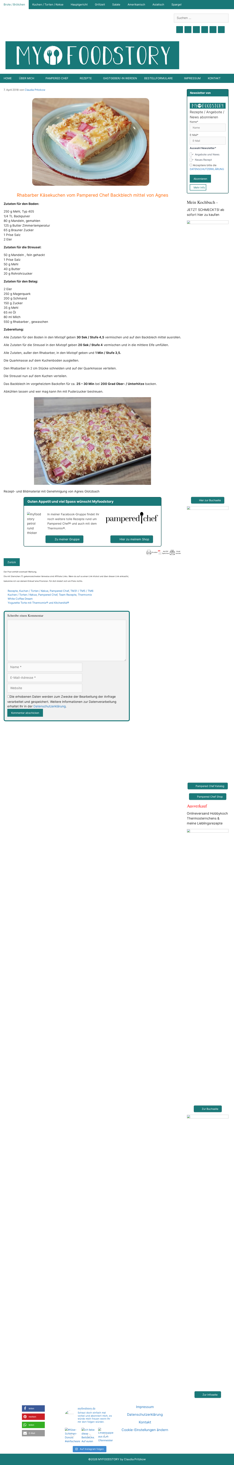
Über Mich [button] (26, 78)
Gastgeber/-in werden (120, 78)
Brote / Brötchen (14, 4)
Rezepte (13, 590)
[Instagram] (187, 29)
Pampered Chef (59, 590)
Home (8, 78)
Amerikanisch (136, 4)
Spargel (176, 4)
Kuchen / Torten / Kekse (47, 4)
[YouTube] (204, 29)
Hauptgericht (79, 4)
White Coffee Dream (20, 598)
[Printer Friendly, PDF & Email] (163, 552)
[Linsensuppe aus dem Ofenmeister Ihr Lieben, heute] (105, 1435)
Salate (116, 4)
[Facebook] (179, 29)
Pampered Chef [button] (57, 78)
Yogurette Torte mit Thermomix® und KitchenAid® (38, 602)
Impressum (192, 78)
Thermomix (85, 594)
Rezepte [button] (86, 78)
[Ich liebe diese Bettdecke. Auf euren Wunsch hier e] (89, 1435)
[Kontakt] (213, 29)
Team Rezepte (67, 594)
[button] (33, 1408)
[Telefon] (221, 29)
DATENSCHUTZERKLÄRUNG (207, 169)
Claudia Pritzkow (35, 89)
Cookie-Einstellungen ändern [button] (145, 1430)
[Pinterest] (196, 29)
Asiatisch (158, 4)
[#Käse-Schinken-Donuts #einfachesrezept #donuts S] (72, 1435)
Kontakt (214, 78)
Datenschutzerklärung (49, 706)
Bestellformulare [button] (158, 78)
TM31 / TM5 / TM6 (81, 590)
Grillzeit (100, 4)
